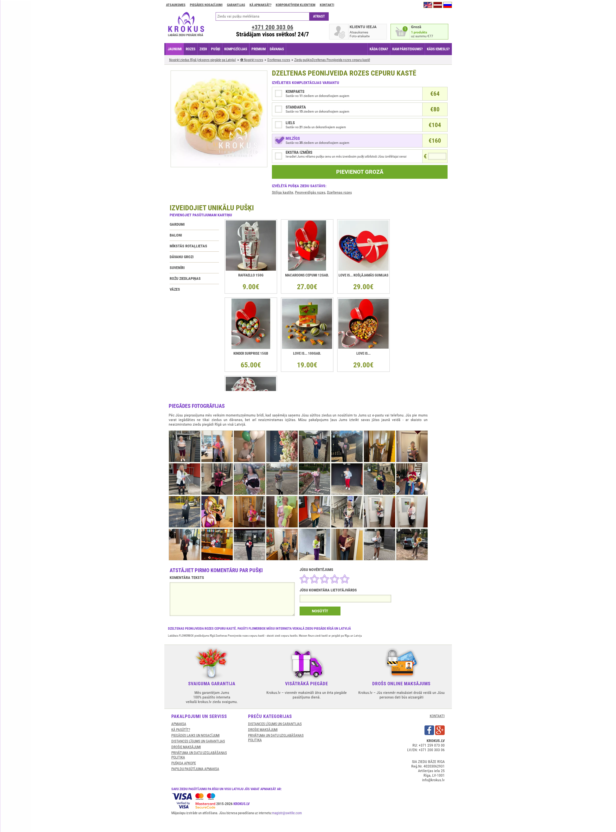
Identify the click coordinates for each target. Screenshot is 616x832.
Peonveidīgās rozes (310, 192)
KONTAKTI (437, 716)
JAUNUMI (175, 49)
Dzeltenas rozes (339, 192)
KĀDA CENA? (379, 49)
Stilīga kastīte (282, 192)
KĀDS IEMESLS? (438, 49)
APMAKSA (178, 724)
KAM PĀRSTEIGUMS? (407, 49)
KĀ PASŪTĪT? (180, 730)
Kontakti (327, 5)
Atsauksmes (176, 5)
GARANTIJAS (236, 5)
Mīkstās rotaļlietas (188, 246)
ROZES (190, 49)
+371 (272, 27)
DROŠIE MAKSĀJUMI (186, 747)
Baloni (176, 235)
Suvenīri (177, 267)
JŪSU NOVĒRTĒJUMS (316, 569)
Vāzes (175, 289)
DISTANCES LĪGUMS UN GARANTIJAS (198, 741)
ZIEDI (203, 49)
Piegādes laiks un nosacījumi (195, 735)
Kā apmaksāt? (260, 5)
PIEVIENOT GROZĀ (359, 172)
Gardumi (177, 224)
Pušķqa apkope (183, 763)
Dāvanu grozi (181, 257)
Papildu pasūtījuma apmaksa (195, 769)
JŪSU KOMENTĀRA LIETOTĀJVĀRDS (328, 590)
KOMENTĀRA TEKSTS (187, 577)
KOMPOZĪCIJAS (235, 49)
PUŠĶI (215, 49)
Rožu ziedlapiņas (185, 278)
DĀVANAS (277, 49)
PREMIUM (258, 49)
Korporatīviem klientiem (295, 5)
